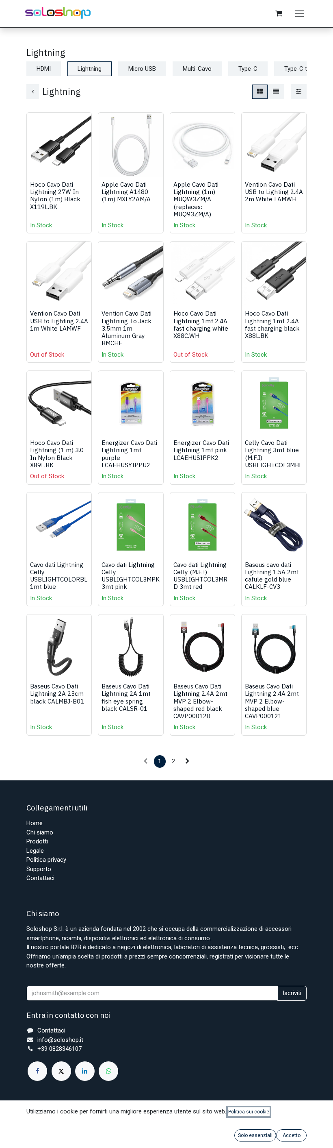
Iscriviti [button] (292, 993)
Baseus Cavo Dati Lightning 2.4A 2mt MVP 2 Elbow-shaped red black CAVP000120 (200, 701)
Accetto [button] (292, 1135)
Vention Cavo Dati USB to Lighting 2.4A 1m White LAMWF (59, 320)
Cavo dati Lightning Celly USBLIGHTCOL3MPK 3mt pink (131, 575)
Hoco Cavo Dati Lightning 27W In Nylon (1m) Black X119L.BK (55, 195)
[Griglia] (260, 91)
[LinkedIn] (85, 1071)
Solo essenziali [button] (255, 1135)
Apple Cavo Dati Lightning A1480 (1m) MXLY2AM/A (126, 191)
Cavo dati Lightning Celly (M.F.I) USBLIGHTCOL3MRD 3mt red (200, 575)
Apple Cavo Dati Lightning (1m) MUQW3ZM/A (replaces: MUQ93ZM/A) (195, 199)
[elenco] (276, 91)
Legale (35, 850)
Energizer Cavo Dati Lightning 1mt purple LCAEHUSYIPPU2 (129, 453)
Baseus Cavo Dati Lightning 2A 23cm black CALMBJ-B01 (57, 693)
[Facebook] (37, 1071)
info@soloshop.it (60, 1039)
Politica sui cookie (248, 1112)
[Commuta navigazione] (299, 13)
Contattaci (40, 878)
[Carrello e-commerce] (279, 13)
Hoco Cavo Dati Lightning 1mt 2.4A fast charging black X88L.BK (272, 324)
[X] (61, 1071)
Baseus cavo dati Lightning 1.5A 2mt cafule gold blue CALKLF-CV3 (272, 575)
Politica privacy (46, 859)
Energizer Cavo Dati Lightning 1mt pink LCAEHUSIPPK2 (201, 449)
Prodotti (37, 841)
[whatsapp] (108, 1071)
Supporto (38, 869)
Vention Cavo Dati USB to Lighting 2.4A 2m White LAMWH (274, 191)
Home (34, 823)
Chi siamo (39, 832)
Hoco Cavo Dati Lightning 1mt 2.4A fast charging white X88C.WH (200, 324)
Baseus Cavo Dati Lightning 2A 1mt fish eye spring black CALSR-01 (126, 697)
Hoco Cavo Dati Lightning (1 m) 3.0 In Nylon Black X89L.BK (57, 453)
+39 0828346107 (59, 1048)
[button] (39, 166)
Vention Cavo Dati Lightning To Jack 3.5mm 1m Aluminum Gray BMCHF (126, 328)
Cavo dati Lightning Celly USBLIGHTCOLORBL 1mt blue (58, 575)
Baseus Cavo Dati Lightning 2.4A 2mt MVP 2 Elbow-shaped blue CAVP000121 (272, 701)
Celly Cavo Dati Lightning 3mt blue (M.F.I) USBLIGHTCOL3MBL (273, 453)
